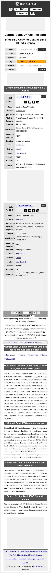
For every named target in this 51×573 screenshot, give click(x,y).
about (8, 559)
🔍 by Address (35, 9)
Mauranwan (20, 111)
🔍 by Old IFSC (22, 13)
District (11, 58)
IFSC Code (8, 551)
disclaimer (22, 559)
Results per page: (23, 316)
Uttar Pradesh (21, 153)
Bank (11, 49)
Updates (26, 329)
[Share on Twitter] (33, 102)
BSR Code (43, 551)
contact (14, 559)
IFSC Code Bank (28, 4)
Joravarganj (10, 355)
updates (25, 563)
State (11, 54)
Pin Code (13, 555)
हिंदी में (33, 13)
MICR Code (19, 551)
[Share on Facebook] (25, 102)
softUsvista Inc (39, 566)
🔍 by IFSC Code (21, 9)
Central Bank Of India (13, 342)
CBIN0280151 (25, 96)
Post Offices (23, 555)
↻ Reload (42, 49)
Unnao (18, 149)
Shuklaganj (20, 219)
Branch (11, 65)
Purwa (44, 355)
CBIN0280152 (25, 205)
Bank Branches (31, 551)
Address (10, 69)
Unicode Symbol (35, 555)
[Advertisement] (25, 24)
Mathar (22, 355)
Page (21, 313)
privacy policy (38, 559)
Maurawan (20, 145)
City (10, 62)
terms (30, 559)
